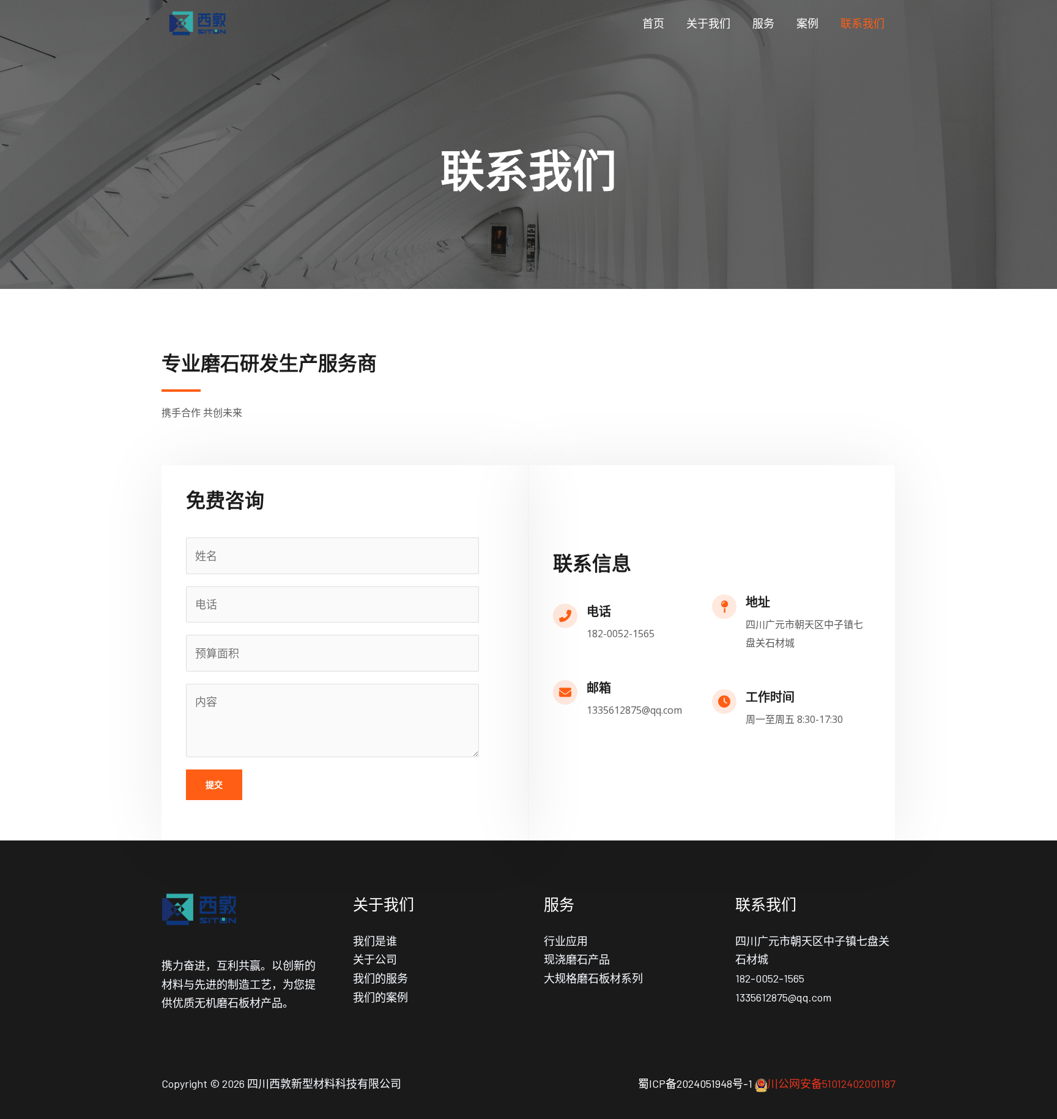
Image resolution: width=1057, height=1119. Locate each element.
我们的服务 (380, 978)
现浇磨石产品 (577, 959)
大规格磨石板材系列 (593, 978)
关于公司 (375, 959)
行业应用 (566, 941)
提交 (214, 784)
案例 (807, 23)
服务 (763, 23)
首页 (653, 23)
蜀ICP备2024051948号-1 (695, 1083)
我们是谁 (375, 941)
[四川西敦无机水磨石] (198, 22)
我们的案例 (380, 997)
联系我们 (862, 23)
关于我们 (708, 23)
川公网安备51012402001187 (831, 1083)
